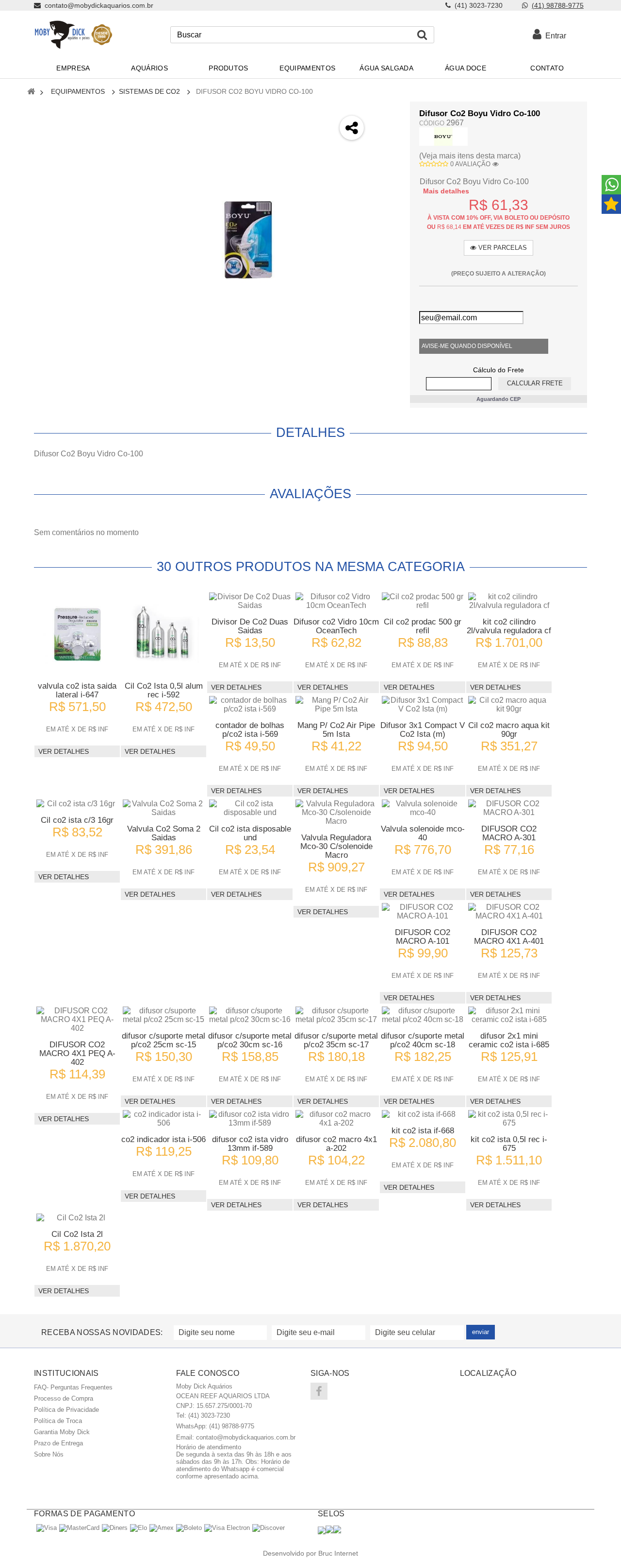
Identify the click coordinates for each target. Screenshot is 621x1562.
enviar (480, 1332)
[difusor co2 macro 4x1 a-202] (336, 1119)
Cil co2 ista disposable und (250, 833)
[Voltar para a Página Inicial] (31, 92)
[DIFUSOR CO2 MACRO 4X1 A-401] (509, 912)
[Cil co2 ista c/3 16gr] (77, 804)
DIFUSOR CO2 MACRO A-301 (509, 833)
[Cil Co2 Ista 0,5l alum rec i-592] (163, 633)
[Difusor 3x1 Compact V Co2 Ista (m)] (422, 705)
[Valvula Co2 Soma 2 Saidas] (163, 808)
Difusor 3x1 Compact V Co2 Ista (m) (422, 730)
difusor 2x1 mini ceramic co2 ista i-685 (509, 1040)
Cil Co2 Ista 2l (77, 1234)
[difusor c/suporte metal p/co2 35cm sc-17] (336, 1015)
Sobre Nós (49, 1454)
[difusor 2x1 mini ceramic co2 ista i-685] (509, 1015)
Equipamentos (78, 91)
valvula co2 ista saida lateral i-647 (77, 690)
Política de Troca (58, 1420)
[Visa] (46, 1527)
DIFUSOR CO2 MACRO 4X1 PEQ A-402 (77, 1053)
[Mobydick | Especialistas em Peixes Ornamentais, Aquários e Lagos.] (73, 34)
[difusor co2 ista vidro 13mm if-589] (250, 1119)
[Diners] (115, 1527)
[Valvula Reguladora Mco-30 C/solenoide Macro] (336, 812)
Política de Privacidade (66, 1409)
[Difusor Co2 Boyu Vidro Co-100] (248, 240)
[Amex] (161, 1527)
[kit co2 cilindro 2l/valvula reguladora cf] (509, 601)
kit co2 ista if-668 (423, 1130)
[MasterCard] (79, 1527)
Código (431, 123)
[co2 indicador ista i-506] (163, 1119)
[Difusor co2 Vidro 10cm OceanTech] (336, 601)
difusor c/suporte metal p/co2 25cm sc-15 (163, 1040)
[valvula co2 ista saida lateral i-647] (77, 633)
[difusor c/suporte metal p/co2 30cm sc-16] (250, 1015)
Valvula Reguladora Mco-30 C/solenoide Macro (336, 846)
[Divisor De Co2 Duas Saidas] (250, 601)
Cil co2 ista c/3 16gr (77, 820)
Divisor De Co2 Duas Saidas (250, 626)
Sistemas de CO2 (149, 91)
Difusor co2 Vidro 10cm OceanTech (336, 626)
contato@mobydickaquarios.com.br (245, 1437)
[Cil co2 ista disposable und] (250, 808)
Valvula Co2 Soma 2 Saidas (163, 833)
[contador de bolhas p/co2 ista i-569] (250, 705)
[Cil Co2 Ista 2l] (77, 1218)
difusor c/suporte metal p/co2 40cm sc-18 (422, 1040)
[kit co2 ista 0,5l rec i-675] (509, 1119)
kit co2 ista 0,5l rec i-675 (509, 1144)
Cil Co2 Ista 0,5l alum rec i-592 (164, 690)
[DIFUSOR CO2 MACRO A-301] (509, 808)
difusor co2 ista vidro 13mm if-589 (250, 1144)
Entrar (553, 36)
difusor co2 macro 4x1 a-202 (336, 1144)
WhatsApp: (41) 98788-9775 (215, 1426)
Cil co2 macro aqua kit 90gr (509, 730)
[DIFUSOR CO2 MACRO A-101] (422, 912)
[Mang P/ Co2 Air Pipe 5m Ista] (336, 705)
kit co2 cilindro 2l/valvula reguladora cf (509, 626)
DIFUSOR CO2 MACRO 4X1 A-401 (509, 937)
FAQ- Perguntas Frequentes (73, 1387)
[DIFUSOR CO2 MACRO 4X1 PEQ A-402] (77, 1019)
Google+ (386, 164)
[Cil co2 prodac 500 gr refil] (422, 601)
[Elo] (138, 1527)
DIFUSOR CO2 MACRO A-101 (422, 937)
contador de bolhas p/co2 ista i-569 (249, 730)
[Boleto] (189, 1527)
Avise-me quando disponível (467, 346)
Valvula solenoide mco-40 (423, 833)
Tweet (386, 112)
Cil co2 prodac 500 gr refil (422, 626)
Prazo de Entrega (58, 1443)
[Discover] (268, 1527)
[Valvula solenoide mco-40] (422, 808)
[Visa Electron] (227, 1527)
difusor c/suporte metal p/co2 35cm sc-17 (336, 1040)
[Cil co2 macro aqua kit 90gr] (509, 705)
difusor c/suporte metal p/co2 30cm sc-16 (250, 1040)
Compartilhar (386, 138)
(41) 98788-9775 (558, 5)
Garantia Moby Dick (62, 1432)
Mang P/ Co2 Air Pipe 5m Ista (336, 730)
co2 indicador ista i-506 (163, 1139)
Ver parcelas (501, 247)
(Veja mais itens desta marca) (470, 156)
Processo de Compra (63, 1398)
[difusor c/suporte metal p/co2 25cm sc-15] (163, 1015)
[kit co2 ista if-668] (422, 1114)
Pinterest (386, 190)
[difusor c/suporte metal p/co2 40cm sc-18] (422, 1015)
